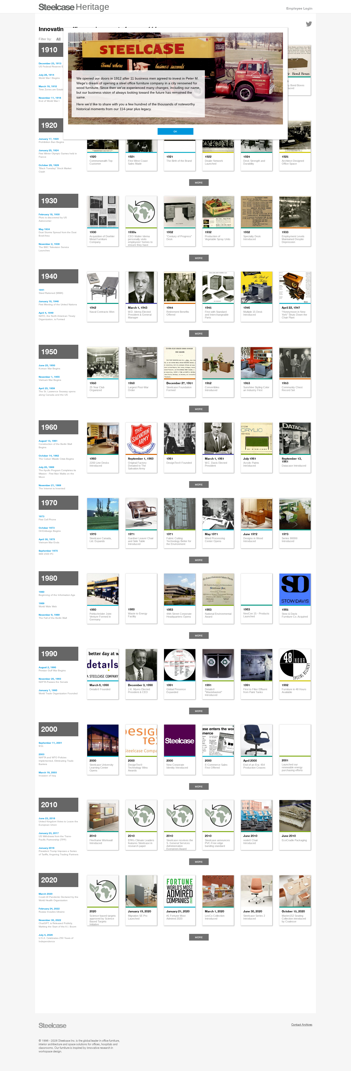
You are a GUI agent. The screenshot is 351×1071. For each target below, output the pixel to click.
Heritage (92, 7)
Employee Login (299, 8)
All (58, 39)
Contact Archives (301, 1024)
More (199, 182)
